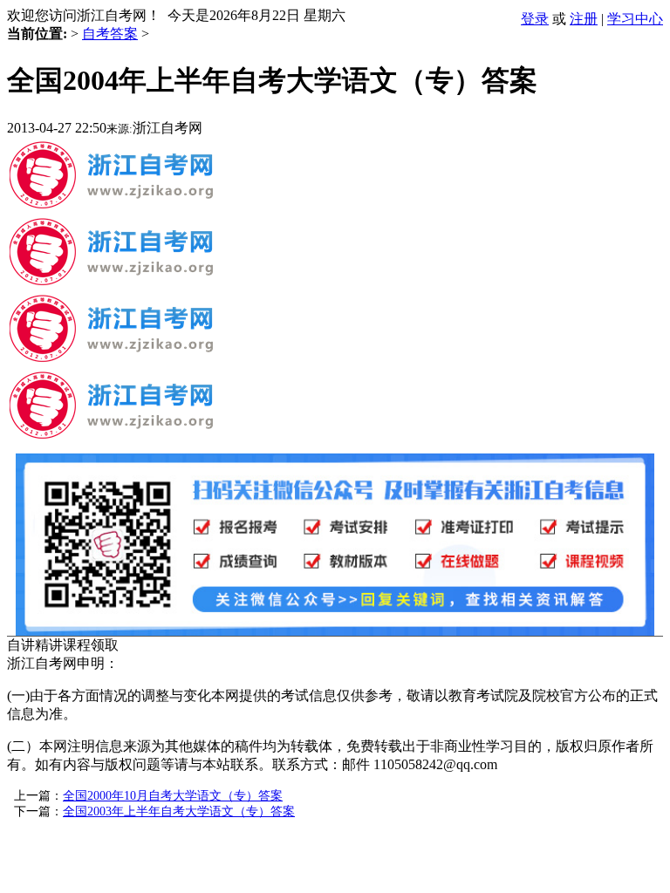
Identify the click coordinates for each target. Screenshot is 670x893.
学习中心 (635, 18)
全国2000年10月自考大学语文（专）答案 (173, 795)
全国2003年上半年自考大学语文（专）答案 (179, 811)
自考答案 (110, 33)
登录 (535, 18)
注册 (584, 18)
